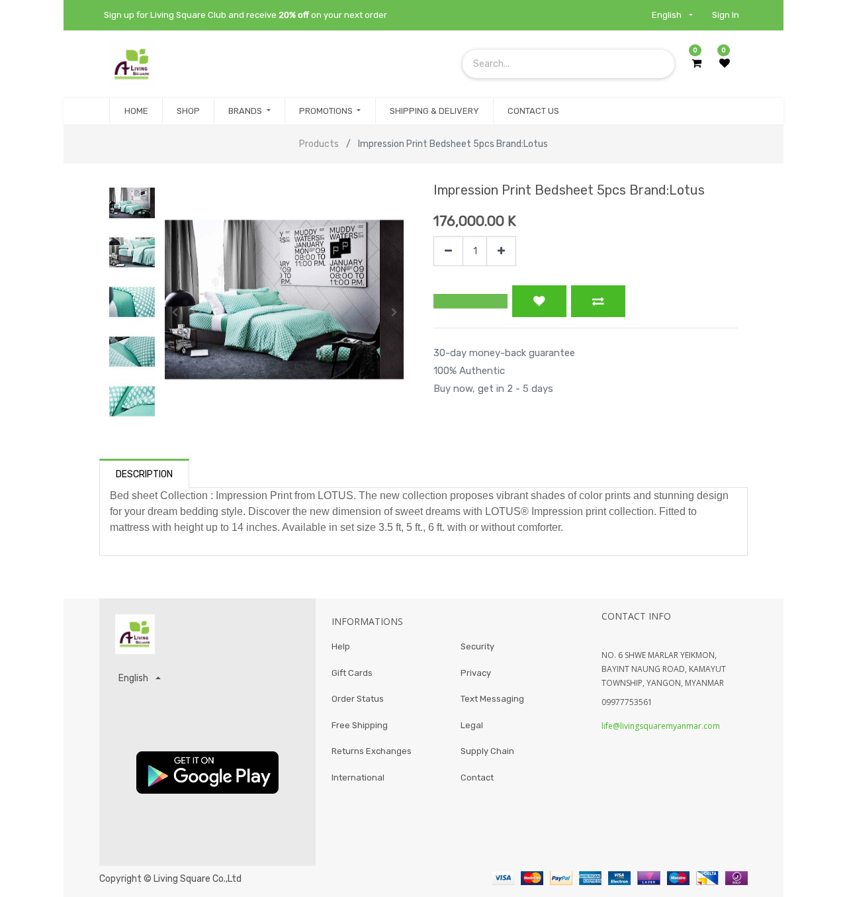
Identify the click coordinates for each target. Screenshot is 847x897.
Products (319, 144)
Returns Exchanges (372, 751)
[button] (174, 312)
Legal (472, 725)
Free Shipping (360, 725)
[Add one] (501, 251)
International (358, 777)
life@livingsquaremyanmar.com (661, 726)
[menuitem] (135, 111)
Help (341, 646)
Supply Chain (487, 751)
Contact (477, 777)
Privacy (476, 673)
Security (477, 646)
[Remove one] (448, 251)
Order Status (358, 699)
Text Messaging (492, 699)
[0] (696, 63)
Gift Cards (352, 673)
